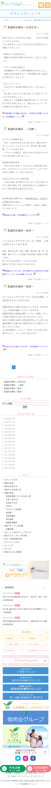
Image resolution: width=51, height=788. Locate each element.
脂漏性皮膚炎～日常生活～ (23, 27)
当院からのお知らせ (12, 490)
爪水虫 (9, 506)
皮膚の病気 (9, 493)
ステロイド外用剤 (13, 509)
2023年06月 (9, 435)
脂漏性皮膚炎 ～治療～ (22, 129)
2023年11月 (9, 422)
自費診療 (10, 529)
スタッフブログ (10, 480)
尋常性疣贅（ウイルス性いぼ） (19, 496)
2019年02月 (9, 442)
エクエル (8, 549)
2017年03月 (9, 465)
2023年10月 (9, 425)
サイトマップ (39, 776)
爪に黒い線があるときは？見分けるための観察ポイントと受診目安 (25, 610)
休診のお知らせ (10, 486)
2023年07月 (9, 432)
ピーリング (8, 545)
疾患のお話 (9, 483)
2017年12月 (9, 445)
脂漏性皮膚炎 (11, 522)
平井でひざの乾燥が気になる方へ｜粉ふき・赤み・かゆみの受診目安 (25, 598)
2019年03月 (9, 438)
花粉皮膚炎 (10, 516)
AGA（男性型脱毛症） (14, 539)
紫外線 (9, 513)
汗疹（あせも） (12, 499)
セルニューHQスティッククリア (18, 532)
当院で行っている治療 (13, 526)
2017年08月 (9, 455)
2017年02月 (9, 468)
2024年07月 (9, 419)
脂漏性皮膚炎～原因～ (21, 286)
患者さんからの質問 (12, 552)
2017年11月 (9, 448)
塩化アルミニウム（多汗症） (16, 535)
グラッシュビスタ (11, 542)
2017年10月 (9, 452)
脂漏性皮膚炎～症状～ (21, 230)
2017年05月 (9, 461)
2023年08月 (9, 429)
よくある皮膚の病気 (29, 773)
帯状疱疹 (10, 519)
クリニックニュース (25, 776)
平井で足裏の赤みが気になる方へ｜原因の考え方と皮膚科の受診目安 (25, 622)
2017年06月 (9, 458)
